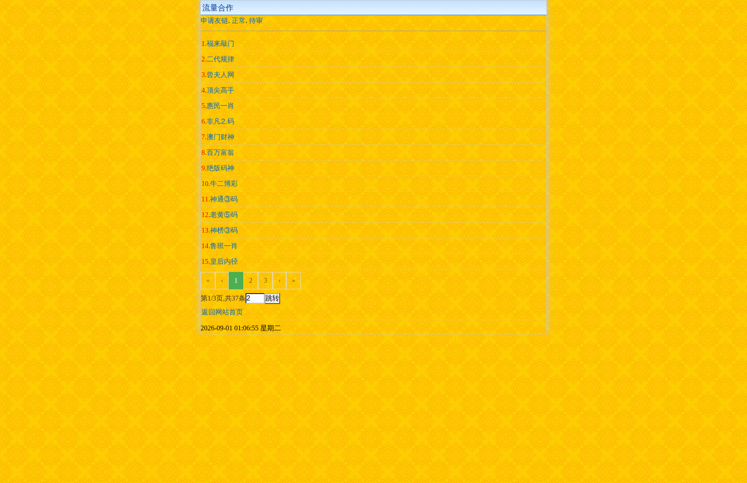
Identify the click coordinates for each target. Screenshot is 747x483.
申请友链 (214, 20)
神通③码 (224, 199)
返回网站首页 (222, 312)
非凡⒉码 (220, 121)
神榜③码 (224, 230)
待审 (256, 20)
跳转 (272, 298)
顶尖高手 (220, 90)
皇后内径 (224, 261)
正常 (239, 20)
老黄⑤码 (224, 214)
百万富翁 (220, 152)
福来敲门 (220, 43)
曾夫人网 (220, 74)
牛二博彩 (224, 183)
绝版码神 (220, 168)
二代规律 (220, 59)
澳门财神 (220, 137)
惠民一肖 (220, 105)
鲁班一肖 (224, 245)
